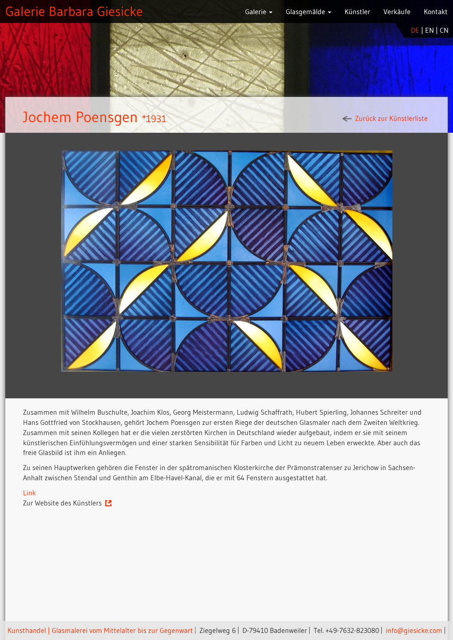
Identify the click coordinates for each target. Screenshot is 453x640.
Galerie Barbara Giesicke (74, 11)
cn (444, 30)
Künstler (357, 11)
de (415, 30)
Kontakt (436, 11)
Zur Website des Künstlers (63, 502)
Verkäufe (397, 11)
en (429, 30)
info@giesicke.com (414, 630)
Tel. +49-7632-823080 (346, 630)
